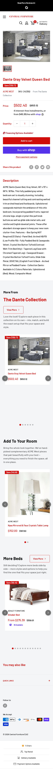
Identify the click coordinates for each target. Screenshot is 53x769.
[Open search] (21, 23)
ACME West (8, 91)
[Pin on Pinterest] (37, 167)
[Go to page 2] (22, 424)
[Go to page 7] (27, 648)
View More (12, 309)
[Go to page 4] (27, 424)
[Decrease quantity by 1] (17, 123)
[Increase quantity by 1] (32, 123)
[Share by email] (48, 167)
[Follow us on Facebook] (5, 706)
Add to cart (26, 140)
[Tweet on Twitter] (42, 167)
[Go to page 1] (20, 425)
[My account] (26, 23)
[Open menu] (4, 17)
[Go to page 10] (35, 648)
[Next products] (48, 378)
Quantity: (7, 123)
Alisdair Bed (14, 614)
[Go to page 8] (30, 648)
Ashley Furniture (16, 611)
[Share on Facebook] (31, 167)
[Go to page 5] (30, 424)
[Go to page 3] (25, 424)
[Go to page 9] (32, 648)
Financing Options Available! (19, 133)
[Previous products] (5, 378)
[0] (32, 23)
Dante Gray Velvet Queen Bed (22, 373)
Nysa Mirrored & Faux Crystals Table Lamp (28, 525)
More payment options (26, 157)
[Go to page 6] (32, 424)
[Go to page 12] (40, 648)
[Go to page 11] (37, 648)
